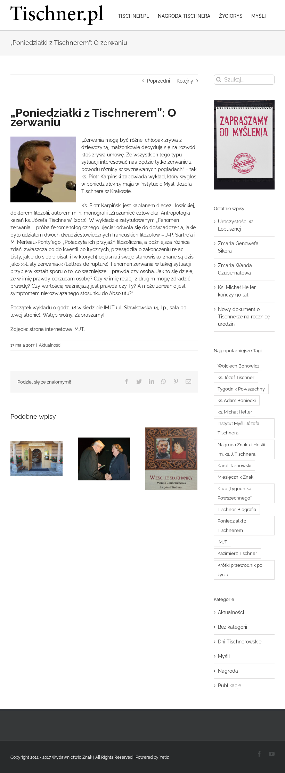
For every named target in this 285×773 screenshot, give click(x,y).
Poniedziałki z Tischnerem (232, 525)
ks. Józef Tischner (236, 377)
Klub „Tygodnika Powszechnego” (235, 493)
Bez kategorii (232, 627)
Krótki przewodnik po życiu (240, 570)
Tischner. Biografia (237, 509)
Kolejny (185, 81)
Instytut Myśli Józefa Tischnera (238, 428)
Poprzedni (158, 81)
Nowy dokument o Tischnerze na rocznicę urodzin (244, 317)
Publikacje (229, 685)
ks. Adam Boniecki (237, 400)
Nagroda (228, 671)
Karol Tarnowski (234, 465)
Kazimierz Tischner (237, 553)
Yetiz (164, 757)
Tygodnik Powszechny (241, 389)
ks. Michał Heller (235, 412)
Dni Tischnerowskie (239, 641)
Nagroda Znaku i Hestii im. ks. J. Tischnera (241, 449)
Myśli (224, 656)
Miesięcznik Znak (235, 477)
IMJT (222, 541)
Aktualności (50, 345)
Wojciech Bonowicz (238, 366)
